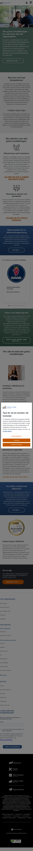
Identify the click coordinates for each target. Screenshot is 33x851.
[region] (16, 425)
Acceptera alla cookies (16, 444)
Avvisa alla (16, 440)
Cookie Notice (7, 431)
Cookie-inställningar (16, 435)
